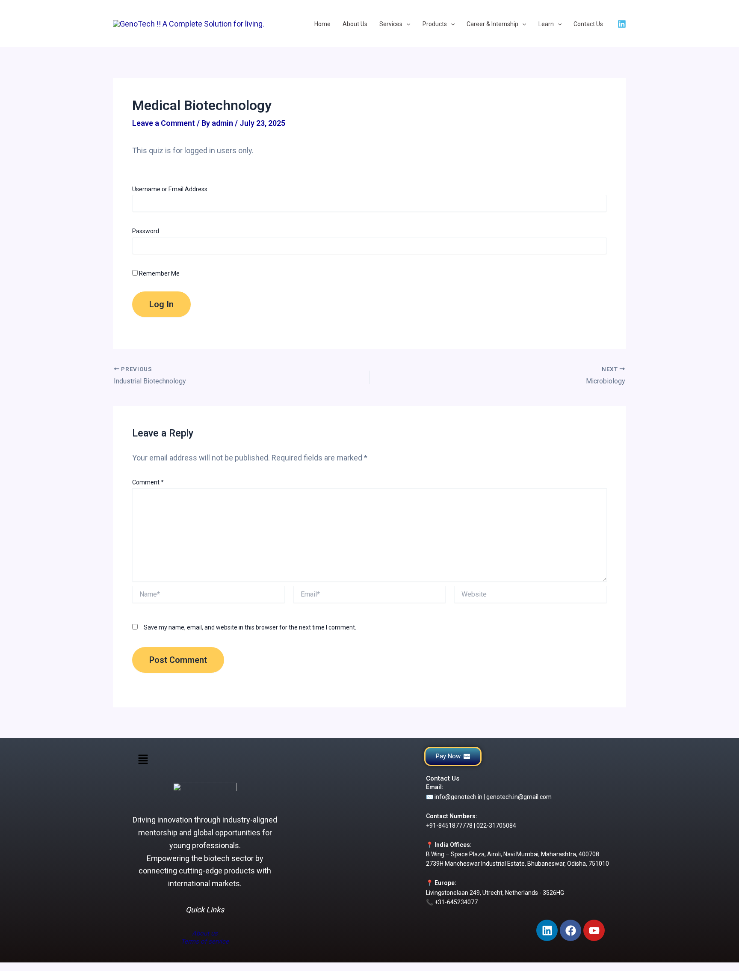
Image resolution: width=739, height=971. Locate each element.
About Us (355, 24)
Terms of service (205, 941)
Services (390, 24)
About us (205, 933)
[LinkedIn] (622, 24)
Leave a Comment (163, 123)
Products (435, 24)
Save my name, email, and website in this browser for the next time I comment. (250, 627)
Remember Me (159, 273)
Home (322, 24)
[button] (142, 760)
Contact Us (588, 24)
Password (145, 231)
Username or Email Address (169, 189)
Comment (148, 482)
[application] (406, 24)
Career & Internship (492, 24)
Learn (546, 24)
